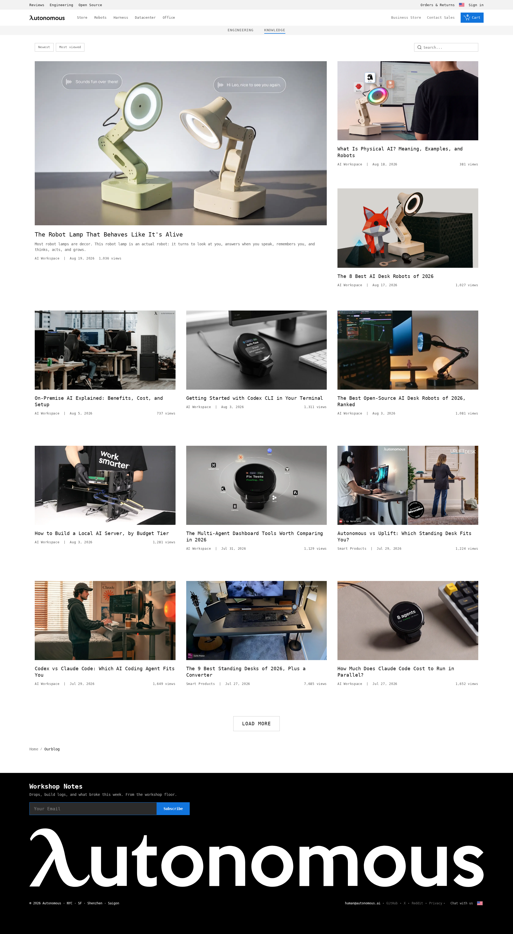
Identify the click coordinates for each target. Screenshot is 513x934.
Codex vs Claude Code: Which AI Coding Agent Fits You (105, 672)
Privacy (435, 903)
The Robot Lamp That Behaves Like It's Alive (109, 234)
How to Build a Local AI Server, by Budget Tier (102, 533)
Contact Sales (441, 17)
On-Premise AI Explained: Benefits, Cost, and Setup (99, 401)
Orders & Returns (438, 5)
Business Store (406, 17)
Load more (256, 723)
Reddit (417, 903)
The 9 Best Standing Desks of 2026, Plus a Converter (246, 672)
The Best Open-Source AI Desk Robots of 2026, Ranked (401, 401)
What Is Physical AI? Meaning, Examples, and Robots (400, 152)
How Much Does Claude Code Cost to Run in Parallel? (395, 672)
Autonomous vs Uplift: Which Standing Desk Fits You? (404, 536)
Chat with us (461, 903)
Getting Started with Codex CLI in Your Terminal (254, 398)
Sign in (476, 5)
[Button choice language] (461, 5)
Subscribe (173, 809)
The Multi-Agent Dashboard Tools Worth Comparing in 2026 (254, 536)
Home (33, 749)
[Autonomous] (47, 17)
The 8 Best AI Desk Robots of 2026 (385, 276)
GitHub (392, 903)
